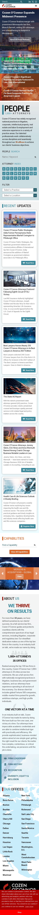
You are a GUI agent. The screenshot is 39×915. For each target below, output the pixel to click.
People (11, 151)
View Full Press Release (20, 40)
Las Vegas (7, 847)
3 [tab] (23, 55)
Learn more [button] (29, 906)
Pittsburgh (26, 805)
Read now (30, 263)
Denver (6, 833)
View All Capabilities (19, 552)
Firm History (15, 764)
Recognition (15, 770)
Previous (2, 573)
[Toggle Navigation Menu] (36, 5)
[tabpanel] (19, 573)
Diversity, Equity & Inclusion (18, 778)
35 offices (19, 142)
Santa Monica (27, 828)
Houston (7, 842)
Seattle (24, 833)
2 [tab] (19, 55)
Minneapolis (8, 870)
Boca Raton (8, 800)
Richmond (26, 809)
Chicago (6, 823)
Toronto (25, 837)
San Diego (26, 819)
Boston (6, 805)
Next (36, 573)
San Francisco (27, 823)
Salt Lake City (27, 814)
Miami (6, 865)
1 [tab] (16, 55)
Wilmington (26, 870)
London (6, 856)
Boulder (6, 809)
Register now (28, 526)
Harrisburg (8, 837)
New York (25, 795)
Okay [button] (19, 912)
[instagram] (36, 2)
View (19, 576)
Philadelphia (27, 800)
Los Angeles (8, 861)
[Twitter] (33, 2)
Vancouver (26, 842)
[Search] (21, 1)
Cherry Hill (7, 819)
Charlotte (7, 814)
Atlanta (6, 795)
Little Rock (7, 851)
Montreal (7, 875)
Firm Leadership (17, 758)
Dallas (6, 828)
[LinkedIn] (30, 2)
